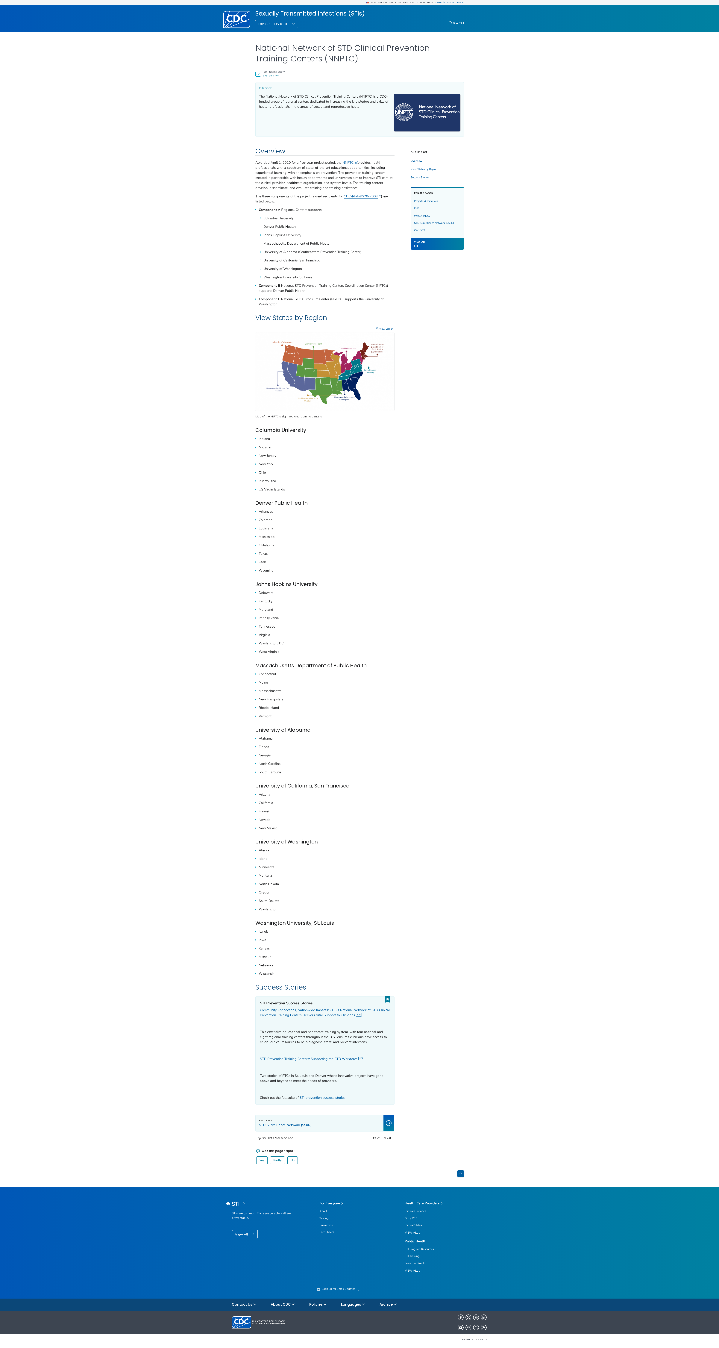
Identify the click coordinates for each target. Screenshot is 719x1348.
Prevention (326, 1225)
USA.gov (481, 1339)
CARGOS (419, 230)
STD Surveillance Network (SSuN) (434, 223)
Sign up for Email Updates (338, 1289)
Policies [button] (316, 1304)
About (323, 1211)
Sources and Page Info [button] (277, 1138)
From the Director (415, 1263)
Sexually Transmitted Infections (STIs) (310, 13)
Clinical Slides (413, 1225)
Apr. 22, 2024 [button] (271, 76)
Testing (324, 1218)
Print (376, 1138)
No (293, 1160)
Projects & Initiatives (426, 201)
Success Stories (420, 177)
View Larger (386, 329)
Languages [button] (351, 1304)
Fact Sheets (326, 1232)
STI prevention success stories (322, 1097)
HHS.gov (467, 1339)
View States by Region (424, 169)
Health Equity (422, 215)
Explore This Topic (273, 24)
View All (242, 1234)
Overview (416, 161)
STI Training (412, 1256)
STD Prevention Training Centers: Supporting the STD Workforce (309, 1059)
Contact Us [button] (242, 1304)
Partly (277, 1160)
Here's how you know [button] (448, 2)
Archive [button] (387, 1304)
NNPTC (348, 162)
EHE (416, 208)
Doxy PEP (411, 1218)
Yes (262, 1160)
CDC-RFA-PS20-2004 (361, 196)
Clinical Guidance (415, 1211)
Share (388, 1138)
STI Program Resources (419, 1249)
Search (458, 23)
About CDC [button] (281, 1304)
